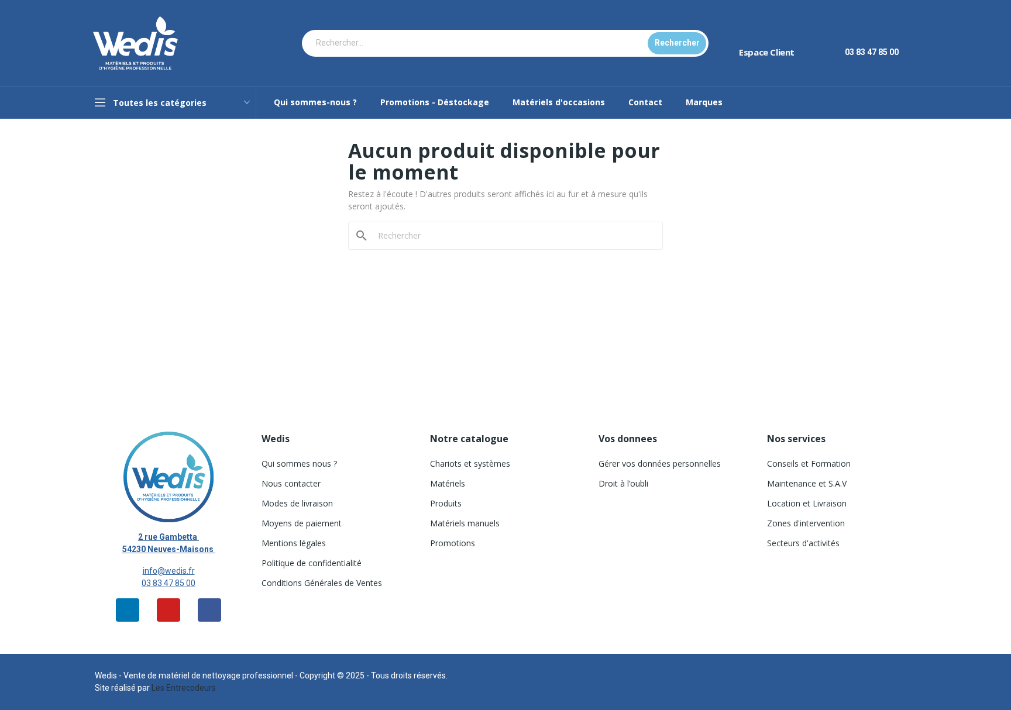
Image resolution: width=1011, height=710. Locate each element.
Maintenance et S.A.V (807, 483)
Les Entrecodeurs (184, 687)
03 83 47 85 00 (168, 583)
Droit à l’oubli (623, 483)
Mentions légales (294, 543)
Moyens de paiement (302, 523)
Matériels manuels (465, 523)
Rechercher (677, 42)
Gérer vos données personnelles (660, 463)
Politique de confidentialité (312, 562)
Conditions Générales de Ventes (322, 582)
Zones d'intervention (806, 523)
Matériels (447, 483)
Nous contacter (291, 483)
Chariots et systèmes (470, 463)
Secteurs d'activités (803, 543)
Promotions (452, 543)
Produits (446, 503)
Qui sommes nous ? (299, 463)
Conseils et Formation (809, 463)
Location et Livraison (807, 503)
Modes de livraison (297, 503)
